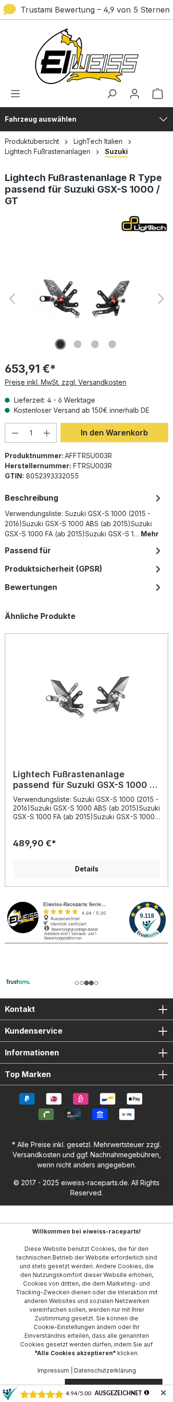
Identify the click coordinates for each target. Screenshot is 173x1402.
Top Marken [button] (28, 1074)
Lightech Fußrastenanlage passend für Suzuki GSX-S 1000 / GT (83, 779)
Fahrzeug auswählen (40, 119)
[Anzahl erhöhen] (47, 433)
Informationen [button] (32, 1052)
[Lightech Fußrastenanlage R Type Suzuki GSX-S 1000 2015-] (86, 298)
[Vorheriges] (12, 298)
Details (87, 869)
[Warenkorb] (154, 93)
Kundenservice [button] (33, 1031)
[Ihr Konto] (134, 93)
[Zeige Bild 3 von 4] (95, 344)
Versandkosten (36, 1154)
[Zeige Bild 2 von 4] (78, 344)
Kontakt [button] (20, 1009)
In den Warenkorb (114, 432)
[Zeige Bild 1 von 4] (60, 344)
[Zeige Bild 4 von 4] (112, 344)
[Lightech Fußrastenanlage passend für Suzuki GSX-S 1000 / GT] (86, 696)
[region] (86, 748)
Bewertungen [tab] (31, 587)
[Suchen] (111, 93)
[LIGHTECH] (86, 224)
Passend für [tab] (28, 550)
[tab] (84, 515)
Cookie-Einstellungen (64, 1327)
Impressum (53, 1370)
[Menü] (18, 93)
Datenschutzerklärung (105, 1370)
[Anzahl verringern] (15, 433)
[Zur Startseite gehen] (86, 56)
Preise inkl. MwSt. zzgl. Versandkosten (65, 382)
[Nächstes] (161, 298)
